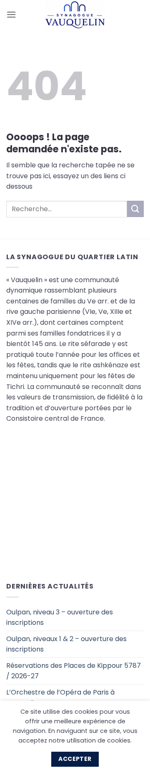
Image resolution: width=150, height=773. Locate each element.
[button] (11, 14)
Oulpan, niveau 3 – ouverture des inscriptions (59, 617)
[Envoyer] (135, 209)
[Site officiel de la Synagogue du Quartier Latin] (75, 14)
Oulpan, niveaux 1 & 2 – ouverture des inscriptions (66, 644)
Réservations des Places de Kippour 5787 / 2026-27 (73, 671)
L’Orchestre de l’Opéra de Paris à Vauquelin (60, 697)
